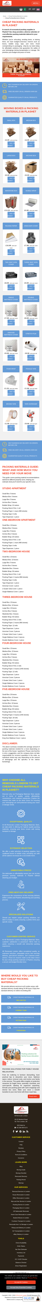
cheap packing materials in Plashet (20, 960)
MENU (36, 3)
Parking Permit (21, 1179)
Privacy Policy (32, 1278)
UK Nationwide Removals (21, 1211)
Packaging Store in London (21, 1208)
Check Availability (21, 1243)
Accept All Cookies (21, 1282)
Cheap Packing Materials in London (17, 16)
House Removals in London (21, 1195)
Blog (21, 1166)
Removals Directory (21, 1176)
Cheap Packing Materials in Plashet (15, 18)
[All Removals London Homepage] (7, 3)
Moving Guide (21, 1170)
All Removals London (21, 1295)
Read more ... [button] (33, 1096)
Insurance (21, 1158)
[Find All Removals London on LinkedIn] (24, 1132)
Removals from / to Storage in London (21, 1224)
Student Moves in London (21, 1218)
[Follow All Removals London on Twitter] (17, 1132)
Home (4, 16)
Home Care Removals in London (21, 1214)
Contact (21, 1141)
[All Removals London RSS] (27, 1132)
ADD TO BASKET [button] (11, 144)
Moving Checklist (21, 1173)
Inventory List (21, 1252)
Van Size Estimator (21, 1249)
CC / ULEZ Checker (21, 1259)
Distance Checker (21, 1262)
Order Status (21, 1246)
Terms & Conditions (21, 1154)
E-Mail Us (22, 1125)
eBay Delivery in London (21, 1234)
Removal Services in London (21, 1191)
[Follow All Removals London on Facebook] (13, 1132)
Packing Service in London (21, 1204)
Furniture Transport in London (21, 1221)
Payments (21, 1256)
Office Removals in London (21, 1198)
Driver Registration (21, 1266)
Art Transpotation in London (21, 1231)
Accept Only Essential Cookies (21, 1287)
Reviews (21, 1148)
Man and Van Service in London (21, 1201)
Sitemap (21, 1183)
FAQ (21, 1145)
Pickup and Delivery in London (21, 1227)
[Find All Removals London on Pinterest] (20, 1132)
